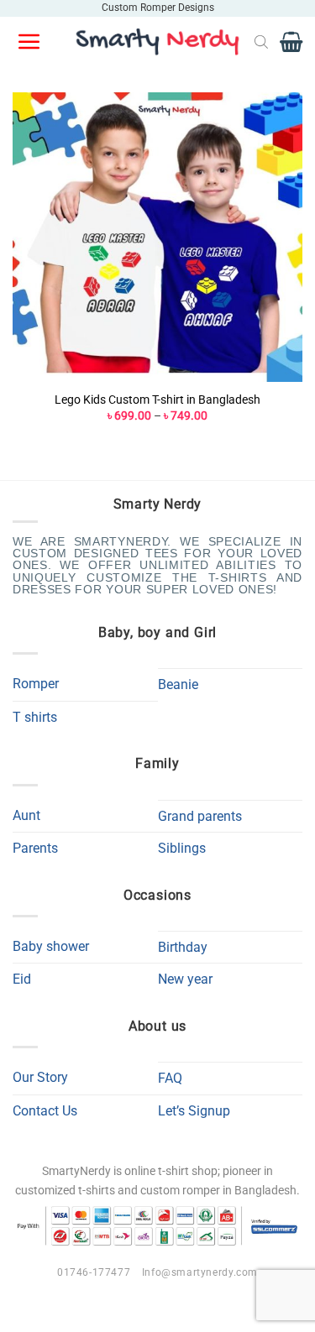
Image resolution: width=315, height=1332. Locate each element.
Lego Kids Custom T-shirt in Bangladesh (157, 399)
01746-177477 (93, 1272)
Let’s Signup (194, 1111)
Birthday (182, 947)
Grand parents (200, 816)
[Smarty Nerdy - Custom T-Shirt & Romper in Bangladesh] (158, 42)
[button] (30, 42)
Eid (22, 979)
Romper (36, 684)
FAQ (170, 1078)
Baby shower (51, 946)
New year (185, 979)
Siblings (182, 848)
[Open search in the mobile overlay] (261, 42)
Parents (35, 848)
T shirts (35, 717)
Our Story (40, 1077)
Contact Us (45, 1111)
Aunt (26, 815)
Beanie (178, 684)
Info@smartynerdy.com (200, 1272)
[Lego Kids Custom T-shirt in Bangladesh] (157, 237)
